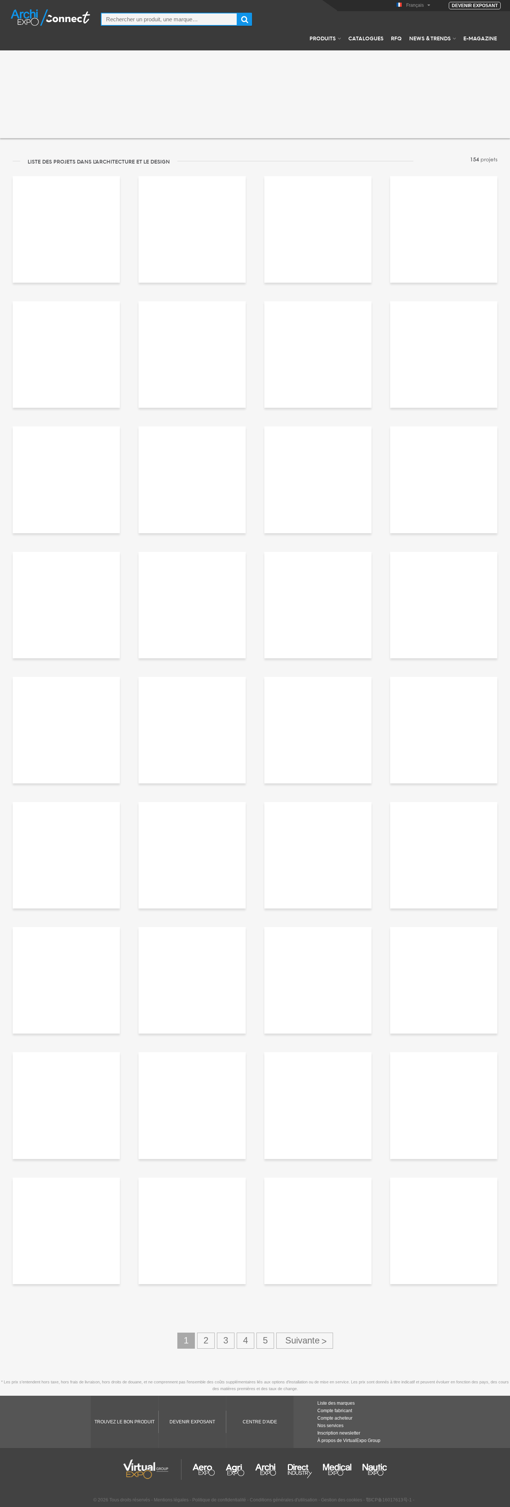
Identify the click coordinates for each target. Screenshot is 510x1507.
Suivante (305, 1340)
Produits (323, 38)
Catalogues (365, 38)
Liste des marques (336, 1403)
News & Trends (430, 38)
